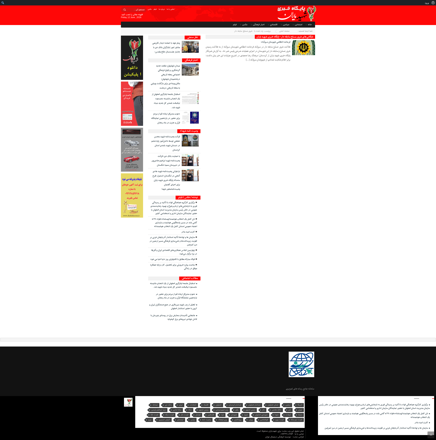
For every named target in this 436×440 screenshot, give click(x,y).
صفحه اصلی (284, 31)
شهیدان (234, 414)
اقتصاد (206, 405)
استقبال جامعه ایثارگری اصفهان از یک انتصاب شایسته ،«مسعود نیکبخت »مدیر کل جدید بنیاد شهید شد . (173, 285)
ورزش (251, 419)
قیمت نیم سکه (296, 419)
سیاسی (286, 24)
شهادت (288, 414)
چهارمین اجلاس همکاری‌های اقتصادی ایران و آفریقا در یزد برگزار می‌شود (174, 252)
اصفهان (218, 405)
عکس (150, 9)
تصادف (155, 405)
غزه (222, 414)
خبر (289, 409)
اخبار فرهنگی (258, 24)
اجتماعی (298, 24)
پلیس (193, 419)
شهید (246, 414)
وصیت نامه (206, 419)
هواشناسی (264, 419)
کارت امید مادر (188, 232)
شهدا (276, 414)
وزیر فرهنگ (222, 419)
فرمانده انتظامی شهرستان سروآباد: (275, 42)
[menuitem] (433, 2)
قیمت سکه (169, 414)
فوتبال (198, 414)
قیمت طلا (154, 414)
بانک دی (168, 405)
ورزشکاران (238, 419)
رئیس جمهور (250, 409)
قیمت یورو (279, 419)
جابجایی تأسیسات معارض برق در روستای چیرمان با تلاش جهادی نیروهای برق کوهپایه (174, 317)
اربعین (287, 405)
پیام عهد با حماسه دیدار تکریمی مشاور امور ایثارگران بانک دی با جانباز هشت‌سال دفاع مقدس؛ (166, 47)
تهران (300, 409)
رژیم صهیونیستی (222, 409)
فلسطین (211, 414)
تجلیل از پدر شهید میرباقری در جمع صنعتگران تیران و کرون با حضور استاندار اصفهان (173, 306)
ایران (181, 405)
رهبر (236, 409)
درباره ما (162, 9)
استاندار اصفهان (254, 405)
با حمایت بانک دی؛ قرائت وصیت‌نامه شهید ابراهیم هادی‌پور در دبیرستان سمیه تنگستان (165, 160)
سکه (190, 409)
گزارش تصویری (164, 419)
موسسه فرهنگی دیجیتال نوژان (278, 436)
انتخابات (193, 405)
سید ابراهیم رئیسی (158, 409)
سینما (300, 414)
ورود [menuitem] (427, 2)
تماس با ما (170, 9)
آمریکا (300, 405)
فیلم (155, 9)
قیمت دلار (184, 414)
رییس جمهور (203, 409)
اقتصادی (273, 24)
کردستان (180, 419)
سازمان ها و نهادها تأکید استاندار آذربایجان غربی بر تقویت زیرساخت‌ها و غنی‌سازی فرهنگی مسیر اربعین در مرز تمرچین (173, 241)
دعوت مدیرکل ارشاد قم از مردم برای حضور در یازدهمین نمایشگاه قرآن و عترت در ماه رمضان (165, 118)
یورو (149, 419)
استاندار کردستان (235, 405)
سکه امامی (177, 409)
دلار (263, 409)
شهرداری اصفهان (261, 414)
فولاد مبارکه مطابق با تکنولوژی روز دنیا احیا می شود (172, 259)
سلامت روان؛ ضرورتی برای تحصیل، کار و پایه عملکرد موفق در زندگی (173, 266)
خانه (310, 24)
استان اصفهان (273, 405)
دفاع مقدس (276, 409)
